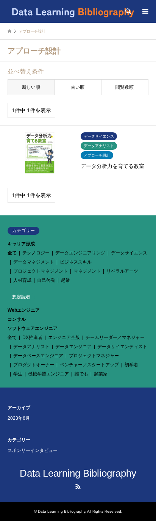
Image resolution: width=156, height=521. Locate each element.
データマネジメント (33, 262)
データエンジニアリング (80, 253)
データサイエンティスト (122, 346)
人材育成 (22, 280)
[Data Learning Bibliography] (73, 11)
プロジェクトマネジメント (40, 271)
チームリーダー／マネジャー (115, 337)
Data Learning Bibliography (78, 473)
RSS (78, 486)
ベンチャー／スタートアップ (89, 364)
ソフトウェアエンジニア (33, 328)
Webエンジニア (24, 310)
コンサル (17, 319)
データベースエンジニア (38, 355)
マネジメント (87, 271)
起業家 (101, 374)
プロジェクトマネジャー (94, 355)
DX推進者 (32, 337)
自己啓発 (46, 280)
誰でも (81, 374)
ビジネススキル (76, 262)
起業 (65, 280)
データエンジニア (73, 346)
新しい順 (31, 87)
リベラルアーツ (122, 271)
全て (12, 253)
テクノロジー (36, 253)
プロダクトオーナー (33, 364)
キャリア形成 (21, 243)
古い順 (77, 87)
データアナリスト (31, 346)
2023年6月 (19, 418)
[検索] (127, 11)
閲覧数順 (124, 87)
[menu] (144, 11)
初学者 (131, 364)
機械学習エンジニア (48, 374)
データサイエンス (129, 253)
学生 (17, 374)
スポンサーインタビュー (33, 450)
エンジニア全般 (64, 337)
